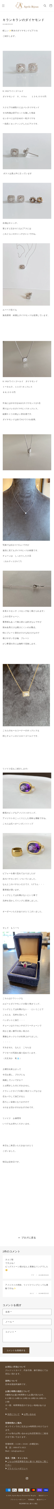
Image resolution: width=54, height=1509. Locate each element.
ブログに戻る (28, 1237)
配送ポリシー (41, 1499)
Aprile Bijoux (16, 1495)
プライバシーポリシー (17, 1468)
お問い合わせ (30, 1414)
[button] (3, 6)
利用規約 (31, 1499)
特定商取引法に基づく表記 (28, 1503)
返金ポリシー (43, 1495)
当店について (13, 1414)
